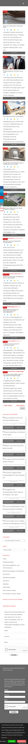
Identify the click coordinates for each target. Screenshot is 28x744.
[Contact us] (2, 204)
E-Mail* (6, 630)
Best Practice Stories (9, 590)
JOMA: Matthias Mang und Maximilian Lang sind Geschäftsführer (10, 311)
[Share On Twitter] (2, 191)
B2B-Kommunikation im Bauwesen (13, 571)
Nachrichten (6, 587)
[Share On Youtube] (2, 197)
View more (9, 737)
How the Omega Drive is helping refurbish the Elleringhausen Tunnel (14, 527)
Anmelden (14, 655)
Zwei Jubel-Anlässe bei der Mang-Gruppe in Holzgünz (12, 208)
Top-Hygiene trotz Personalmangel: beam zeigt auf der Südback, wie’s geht (14, 498)
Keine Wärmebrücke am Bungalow (13, 116)
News (5, 193)
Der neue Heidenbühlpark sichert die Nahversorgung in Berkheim (14, 512)
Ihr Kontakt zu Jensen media (12, 593)
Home (5, 559)
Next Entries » (20, 405)
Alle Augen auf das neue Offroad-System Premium (14, 464)
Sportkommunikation (9, 577)
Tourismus (6, 581)
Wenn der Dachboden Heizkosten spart (13, 26)
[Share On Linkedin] (2, 194)
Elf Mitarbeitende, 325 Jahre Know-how (13, 71)
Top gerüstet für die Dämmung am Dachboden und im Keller (13, 163)
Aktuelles (6, 274)
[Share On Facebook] (2, 187)
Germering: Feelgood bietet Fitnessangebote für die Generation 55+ (14, 481)
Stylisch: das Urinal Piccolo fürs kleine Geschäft (14, 451)
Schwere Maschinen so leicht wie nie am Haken (14, 437)
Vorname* (6, 636)
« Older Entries (7, 405)
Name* (6, 642)
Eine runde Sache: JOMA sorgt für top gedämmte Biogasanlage (13, 374)
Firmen (5, 11)
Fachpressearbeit (8, 562)
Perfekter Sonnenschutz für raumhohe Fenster (11, 344)
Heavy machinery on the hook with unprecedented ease (14, 424)
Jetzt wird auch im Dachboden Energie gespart (12, 241)
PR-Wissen (6, 574)
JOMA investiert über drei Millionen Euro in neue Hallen (13, 277)
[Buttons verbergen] (2, 210)
